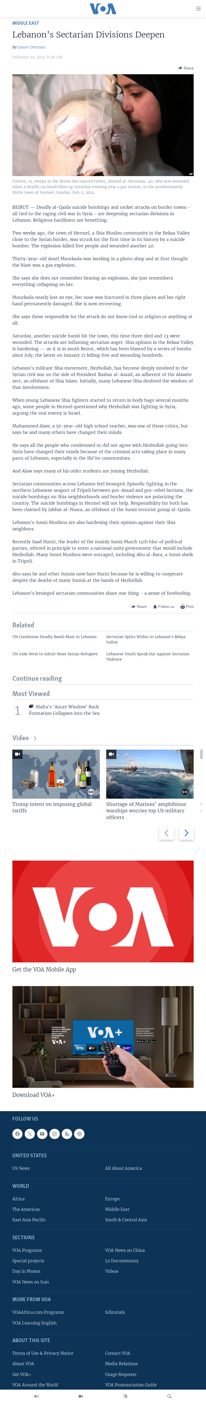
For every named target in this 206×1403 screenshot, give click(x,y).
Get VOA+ (21, 1374)
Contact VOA (117, 1353)
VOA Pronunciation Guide (131, 1384)
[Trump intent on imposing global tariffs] (56, 774)
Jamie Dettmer (32, 47)
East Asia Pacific (29, 1220)
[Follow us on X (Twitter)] (30, 1134)
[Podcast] (79, 1134)
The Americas (26, 1209)
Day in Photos (26, 1271)
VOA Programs (27, 1250)
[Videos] (81, 1396)
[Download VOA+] (103, 1037)
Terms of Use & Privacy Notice (42, 1353)
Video (20, 738)
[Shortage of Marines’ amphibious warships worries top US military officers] (150, 774)
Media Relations (121, 1364)
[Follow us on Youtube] (42, 1134)
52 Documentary (122, 1261)
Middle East (25, 23)
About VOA (23, 1364)
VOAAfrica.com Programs (38, 1312)
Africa (18, 1199)
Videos (112, 1271)
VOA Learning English (34, 1323)
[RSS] (67, 1134)
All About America (123, 1168)
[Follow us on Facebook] (17, 1134)
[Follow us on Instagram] (54, 1134)
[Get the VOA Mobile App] (103, 911)
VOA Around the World (35, 1384)
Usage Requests (121, 1374)
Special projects (28, 1261)
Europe (112, 1199)
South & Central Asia (126, 1220)
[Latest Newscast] (36, 1396)
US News (21, 1168)
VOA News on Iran (30, 1282)
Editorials (115, 1312)
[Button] (186, 68)
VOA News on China (125, 1250)
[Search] (169, 1396)
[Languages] (125, 1396)
